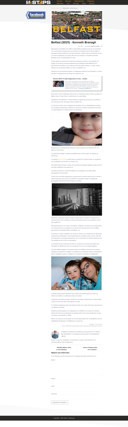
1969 (67, 326)
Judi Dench (85, 326)
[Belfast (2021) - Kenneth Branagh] (76, 25)
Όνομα (53, 378)
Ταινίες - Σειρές (98, 324)
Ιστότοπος (54, 394)
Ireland (81, 326)
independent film (75, 326)
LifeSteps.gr (38, 2)
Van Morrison (99, 326)
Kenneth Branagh (92, 326)
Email (53, 386)
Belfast (70, 326)
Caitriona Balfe (62, 159)
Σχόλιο (53, 360)
